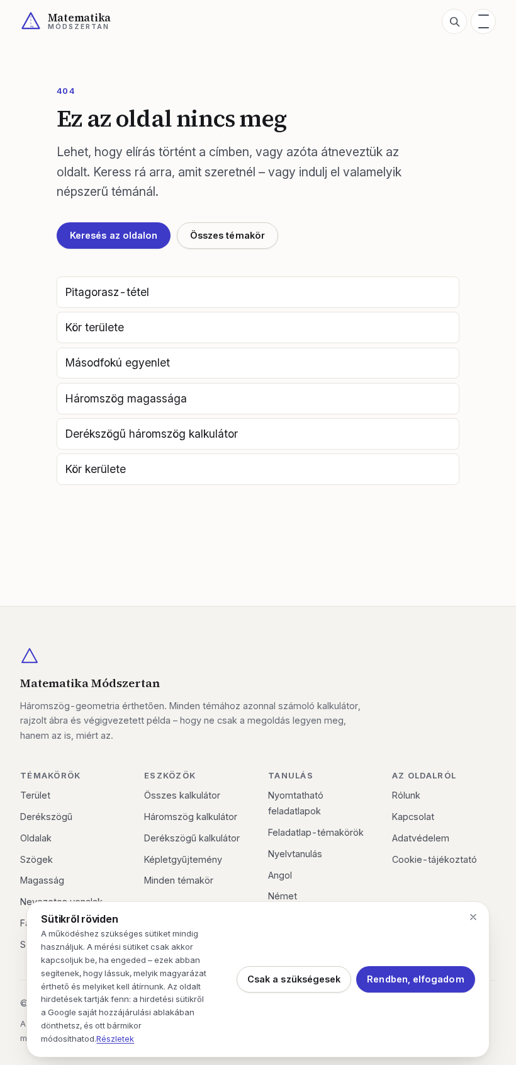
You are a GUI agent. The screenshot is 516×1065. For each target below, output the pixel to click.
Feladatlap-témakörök (316, 832)
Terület (35, 795)
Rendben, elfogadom (415, 979)
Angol (280, 875)
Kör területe (94, 327)
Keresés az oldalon (113, 235)
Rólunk (406, 795)
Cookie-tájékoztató (434, 859)
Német (282, 896)
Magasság (42, 880)
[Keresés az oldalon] (454, 21)
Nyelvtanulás (295, 853)
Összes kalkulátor (182, 795)
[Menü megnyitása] (483, 21)
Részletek (115, 1039)
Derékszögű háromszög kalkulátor (151, 433)
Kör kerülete (95, 469)
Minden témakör (178, 880)
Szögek (36, 859)
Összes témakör (227, 235)
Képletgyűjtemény (183, 859)
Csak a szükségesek (293, 979)
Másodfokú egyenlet (117, 362)
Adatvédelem (420, 838)
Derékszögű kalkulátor (192, 838)
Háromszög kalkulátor (190, 816)
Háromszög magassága (126, 398)
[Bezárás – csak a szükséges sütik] (473, 917)
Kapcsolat (413, 816)
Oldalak (36, 838)
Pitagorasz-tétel (107, 292)
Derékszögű (46, 816)
